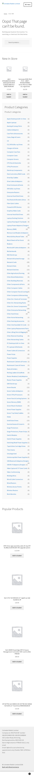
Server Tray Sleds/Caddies (15, 413)
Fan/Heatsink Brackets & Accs (16, 200)
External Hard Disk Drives (15, 196)
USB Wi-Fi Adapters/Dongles (16, 465)
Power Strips (11, 354)
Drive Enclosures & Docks (15, 185)
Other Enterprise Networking (16, 310)
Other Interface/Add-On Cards (16, 325)
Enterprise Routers (13, 192)
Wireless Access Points (14, 487)
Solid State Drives (12, 420)
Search (17, 775)
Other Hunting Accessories (15, 321)
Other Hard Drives (13, 314)
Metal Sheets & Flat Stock (15, 240)
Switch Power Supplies (14, 439)
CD (8, 141)
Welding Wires (11, 476)
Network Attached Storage (15, 259)
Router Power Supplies (14, 380)
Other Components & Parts (16, 284)
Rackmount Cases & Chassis (16, 365)
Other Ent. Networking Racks (16, 303)
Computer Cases (12, 155)
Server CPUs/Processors (14, 395)
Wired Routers (11, 483)
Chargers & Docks (12, 148)
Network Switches (13, 270)
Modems (9, 244)
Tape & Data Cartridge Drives (16, 446)
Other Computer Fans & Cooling (17, 292)
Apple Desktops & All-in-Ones (16, 119)
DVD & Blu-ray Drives (13, 189)
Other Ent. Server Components (17, 306)
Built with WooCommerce (10, 767)
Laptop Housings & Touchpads (17, 222)
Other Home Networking (15, 317)
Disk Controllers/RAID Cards (16, 174)
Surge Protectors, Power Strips (17, 431)
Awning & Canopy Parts (14, 126)
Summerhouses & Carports (15, 424)
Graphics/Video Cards (14, 211)
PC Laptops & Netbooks (14, 347)
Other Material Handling (15, 336)
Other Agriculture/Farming (15, 273)
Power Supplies (12, 358)
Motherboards (11, 251)
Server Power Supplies (14, 409)
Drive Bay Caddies (12, 178)
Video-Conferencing (13, 472)
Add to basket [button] (9, 95)
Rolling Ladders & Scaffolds (15, 373)
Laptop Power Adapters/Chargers (18, 225)
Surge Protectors (12, 428)
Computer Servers (13, 159)
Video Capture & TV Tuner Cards (17, 468)
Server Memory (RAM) (14, 402)
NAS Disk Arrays (12, 255)
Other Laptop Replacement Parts (18, 328)
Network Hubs (11, 266)
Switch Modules (12, 435)
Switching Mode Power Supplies (17, 443)
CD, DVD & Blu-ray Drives (15, 144)
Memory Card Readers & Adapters (17, 233)
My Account (5, 775)
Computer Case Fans (13, 152)
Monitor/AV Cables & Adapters (16, 248)
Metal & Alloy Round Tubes (15, 236)
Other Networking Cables (15, 339)
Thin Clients (11, 450)
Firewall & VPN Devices (14, 207)
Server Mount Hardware (14, 406)
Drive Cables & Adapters (14, 181)
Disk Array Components (14, 170)
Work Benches (11, 494)
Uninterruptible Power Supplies (17, 457)
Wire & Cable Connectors (15, 479)
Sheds (9, 417)
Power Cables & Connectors (16, 350)
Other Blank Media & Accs (15, 277)
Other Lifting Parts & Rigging (16, 332)
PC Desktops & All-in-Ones (15, 343)
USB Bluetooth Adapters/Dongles (18, 461)
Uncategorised (11, 454)
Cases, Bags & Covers (13, 137)
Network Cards (12, 262)
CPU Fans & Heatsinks (14, 163)
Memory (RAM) (12, 229)
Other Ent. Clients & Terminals (17, 299)
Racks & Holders (12, 369)
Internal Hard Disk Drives (15, 214)
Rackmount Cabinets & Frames (17, 362)
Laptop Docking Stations (15, 218)
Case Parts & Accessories (15, 133)
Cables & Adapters (13, 130)
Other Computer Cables (14, 288)
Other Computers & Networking (17, 295)
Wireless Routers (12, 490)
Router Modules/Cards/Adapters (17, 376)
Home (5, 14)
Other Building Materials (15, 281)
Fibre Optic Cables (13, 203)
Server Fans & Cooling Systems (17, 398)
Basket (26, 773)
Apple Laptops (11, 122)
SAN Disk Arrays (12, 384)
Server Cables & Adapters (15, 391)
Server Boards (11, 387)
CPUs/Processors (12, 167)
